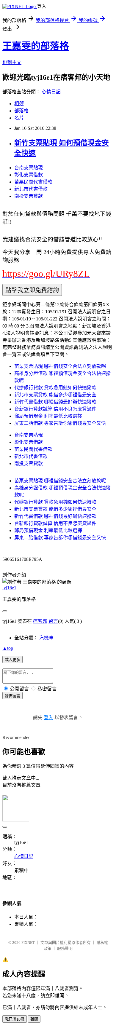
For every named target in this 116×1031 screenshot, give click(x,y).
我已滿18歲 (14, 1019)
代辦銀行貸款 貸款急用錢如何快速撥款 (55, 387)
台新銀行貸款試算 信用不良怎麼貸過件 (55, 408)
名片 (19, 117)
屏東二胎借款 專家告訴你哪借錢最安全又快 (60, 423)
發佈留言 (12, 696)
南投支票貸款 (28, 196)
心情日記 (51, 91)
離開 (34, 1019)
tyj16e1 (9, 587)
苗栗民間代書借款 (33, 181)
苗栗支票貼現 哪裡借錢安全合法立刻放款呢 (60, 366)
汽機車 (46, 637)
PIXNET (28, 942)
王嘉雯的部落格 (35, 46)
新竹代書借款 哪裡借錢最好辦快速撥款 (55, 401)
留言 (53, 621)
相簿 (19, 103)
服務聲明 (65, 948)
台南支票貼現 (28, 167)
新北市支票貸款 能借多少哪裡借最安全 (55, 394)
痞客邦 (40, 621)
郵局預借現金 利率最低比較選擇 (48, 416)
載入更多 (12, 659)
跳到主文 (11, 62)
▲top (7, 648)
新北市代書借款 (31, 188)
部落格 (21, 110)
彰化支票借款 (28, 174)
